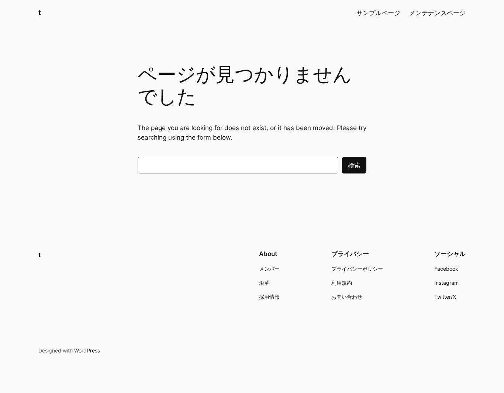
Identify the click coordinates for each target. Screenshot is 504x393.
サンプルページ (378, 13)
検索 (354, 165)
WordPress (87, 350)
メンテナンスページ (437, 13)
